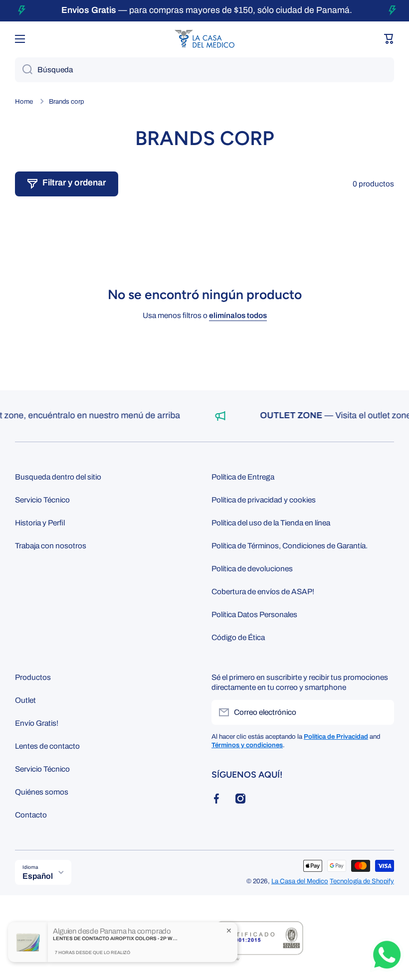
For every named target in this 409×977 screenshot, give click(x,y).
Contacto (31, 815)
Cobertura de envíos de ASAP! (262, 591)
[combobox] (204, 69)
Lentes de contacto (47, 746)
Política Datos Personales (254, 614)
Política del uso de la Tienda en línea (270, 522)
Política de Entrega (242, 477)
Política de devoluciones (252, 568)
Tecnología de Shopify (362, 881)
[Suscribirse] (381, 712)
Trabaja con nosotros (50, 545)
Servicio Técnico (42, 499)
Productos (33, 677)
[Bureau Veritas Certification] (259, 946)
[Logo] (204, 39)
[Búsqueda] (23, 69)
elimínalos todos (238, 315)
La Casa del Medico (299, 881)
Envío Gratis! (36, 723)
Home (24, 101)
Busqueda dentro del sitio (58, 477)
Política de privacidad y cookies (263, 499)
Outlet (25, 700)
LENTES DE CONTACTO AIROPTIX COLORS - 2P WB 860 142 (115, 938)
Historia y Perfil (40, 522)
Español (37, 876)
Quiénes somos (41, 792)
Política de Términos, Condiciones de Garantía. (289, 545)
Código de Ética (238, 637)
